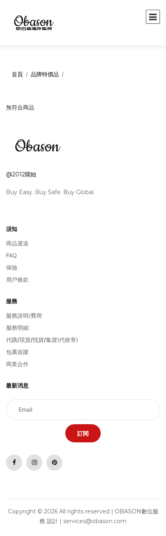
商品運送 (17, 243)
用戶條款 (17, 279)
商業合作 (17, 363)
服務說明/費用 (24, 315)
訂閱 (83, 433)
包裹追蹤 (17, 351)
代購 (11, 339)
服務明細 (17, 327)
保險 (11, 267)
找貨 (38, 339)
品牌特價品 (45, 74)
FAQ (11, 255)
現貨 (25, 339)
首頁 (17, 74)
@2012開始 (21, 174)
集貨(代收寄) (62, 339)
